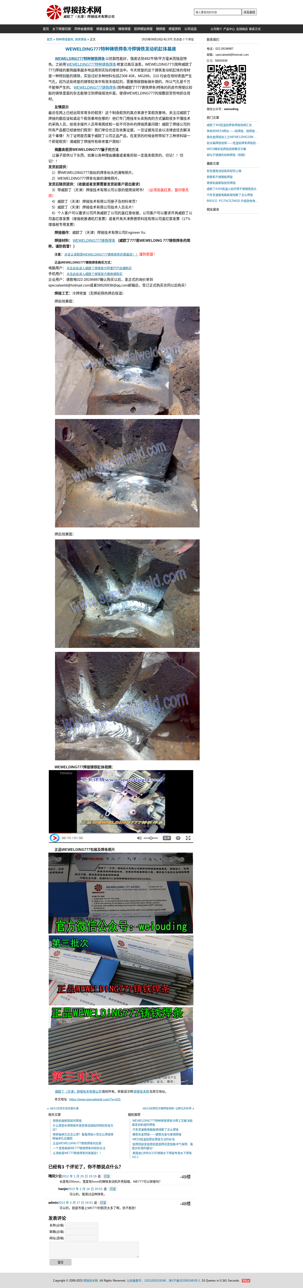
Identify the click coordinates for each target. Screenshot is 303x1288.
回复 (107, 1176)
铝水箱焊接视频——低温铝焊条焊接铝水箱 (234, 143)
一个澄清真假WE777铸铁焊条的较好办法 (79, 1148)
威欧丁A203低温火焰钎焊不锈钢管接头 (232, 189)
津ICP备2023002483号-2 (184, 1280)
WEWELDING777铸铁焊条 (95, 87)
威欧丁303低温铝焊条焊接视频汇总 (229, 125)
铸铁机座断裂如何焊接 (67, 1120)
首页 (50, 39)
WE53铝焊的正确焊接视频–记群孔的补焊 (167, 1108)
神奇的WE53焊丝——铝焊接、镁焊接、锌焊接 (236, 131)
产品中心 (229, 29)
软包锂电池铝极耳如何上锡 (224, 171)
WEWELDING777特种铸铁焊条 (80, 59)
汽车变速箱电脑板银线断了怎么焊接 (155, 1129)
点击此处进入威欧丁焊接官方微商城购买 (94, 274)
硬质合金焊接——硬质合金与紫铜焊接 (156, 1134)
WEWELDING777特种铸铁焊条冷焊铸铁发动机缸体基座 (120, 49)
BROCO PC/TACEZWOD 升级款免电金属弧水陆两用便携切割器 (248, 201)
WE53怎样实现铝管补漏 (64, 1108)
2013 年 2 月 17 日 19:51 (75, 1202)
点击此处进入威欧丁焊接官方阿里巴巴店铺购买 (99, 268)
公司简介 (216, 29)
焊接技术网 (141, 1091)
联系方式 (255, 29)
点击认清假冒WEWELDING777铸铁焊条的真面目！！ (101, 254)
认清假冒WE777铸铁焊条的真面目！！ (77, 1153)
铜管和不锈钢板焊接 (220, 177)
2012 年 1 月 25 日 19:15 (79, 1176)
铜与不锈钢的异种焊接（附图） (227, 155)
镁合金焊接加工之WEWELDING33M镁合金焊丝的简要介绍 (244, 137)
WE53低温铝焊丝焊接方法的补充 (153, 1139)
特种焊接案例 (64, 39)
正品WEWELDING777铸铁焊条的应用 (77, 1143)
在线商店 (242, 29)
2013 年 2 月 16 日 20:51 (85, 1189)
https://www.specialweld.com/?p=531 (95, 1099)
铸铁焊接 (81, 39)
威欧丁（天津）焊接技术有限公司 (78, 1091)
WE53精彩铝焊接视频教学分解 (226, 149)
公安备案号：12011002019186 (147, 1280)
